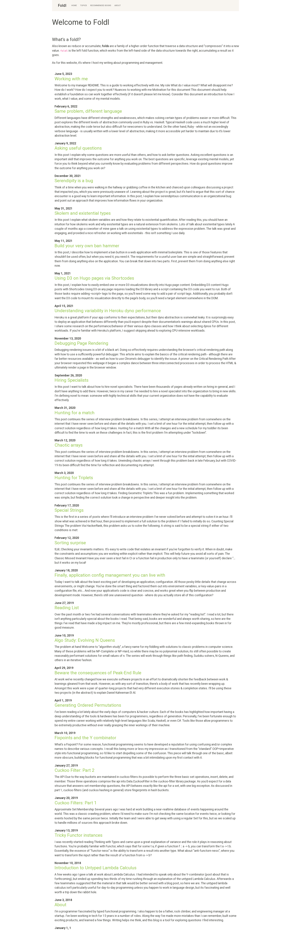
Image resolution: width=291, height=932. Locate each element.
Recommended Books (100, 5)
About (118, 5)
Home (74, 5)
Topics (83, 5)
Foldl (62, 5)
